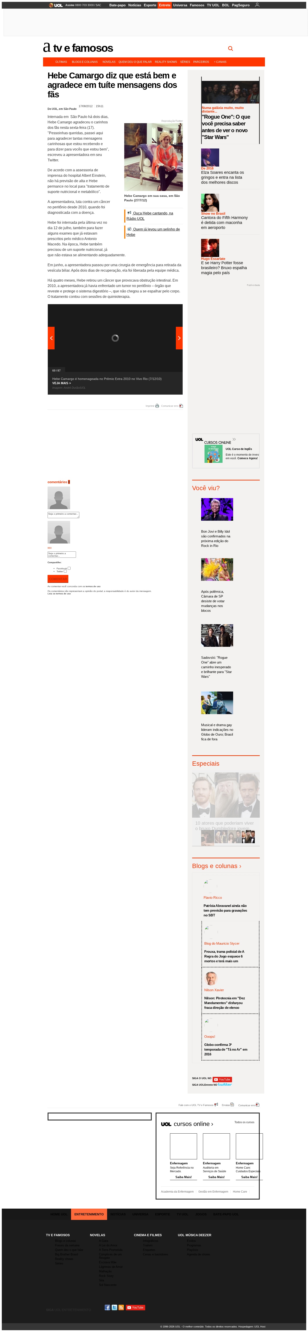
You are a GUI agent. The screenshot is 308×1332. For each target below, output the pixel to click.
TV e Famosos (83, 48)
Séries (185, 62)
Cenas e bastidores (155, 1254)
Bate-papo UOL (226, 1214)
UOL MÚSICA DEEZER (194, 1235)
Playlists (192, 1250)
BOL (225, 5)
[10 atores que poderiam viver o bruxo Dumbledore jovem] (248, 842)
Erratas (226, 1105)
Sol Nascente (108, 1285)
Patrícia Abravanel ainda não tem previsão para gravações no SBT (225, 910)
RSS (121, 1307)
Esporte (150, 5)
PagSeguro (241, 5)
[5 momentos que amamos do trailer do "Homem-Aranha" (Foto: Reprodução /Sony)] (207, 842)
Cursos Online (215, 436)
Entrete (164, 5)
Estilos (191, 1241)
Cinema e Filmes (148, 1235)
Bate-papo (117, 5)
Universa (180, 5)
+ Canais (220, 62)
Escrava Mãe (107, 1262)
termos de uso (93, 586)
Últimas (61, 62)
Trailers (148, 1245)
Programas (194, 1245)
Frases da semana (67, 1245)
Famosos (197, 5)
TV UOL (213, 5)
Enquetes (149, 1250)
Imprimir (150, 406)
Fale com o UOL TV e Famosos (196, 1105)
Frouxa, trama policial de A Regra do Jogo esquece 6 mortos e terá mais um (224, 956)
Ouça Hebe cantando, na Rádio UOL (149, 216)
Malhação (105, 1271)
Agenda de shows (198, 1254)
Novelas (109, 62)
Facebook (62, 568)
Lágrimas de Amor (111, 1266)
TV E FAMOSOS (58, 1235)
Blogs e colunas (85, 62)
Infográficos (150, 1241)
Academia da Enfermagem (177, 1191)
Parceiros (201, 62)
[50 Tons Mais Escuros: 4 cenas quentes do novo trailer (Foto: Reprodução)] (234, 842)
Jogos (201, 1214)
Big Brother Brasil (66, 1254)
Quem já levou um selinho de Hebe (153, 232)
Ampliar (168, 309)
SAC (98, 5)
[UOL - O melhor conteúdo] (54, 6)
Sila (101, 1280)
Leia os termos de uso (59, 593)
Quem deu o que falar (135, 62)
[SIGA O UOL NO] (222, 1081)
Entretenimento (89, 1214)
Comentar (58, 579)
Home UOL (59, 1214)
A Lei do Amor (108, 1245)
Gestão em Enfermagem (213, 1191)
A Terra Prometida (110, 1250)
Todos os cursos (244, 1122)
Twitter (60, 571)
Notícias (134, 5)
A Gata (103, 1241)
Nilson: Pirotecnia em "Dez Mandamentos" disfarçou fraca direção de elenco (224, 1003)
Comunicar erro (169, 406)
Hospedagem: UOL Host (251, 1326)
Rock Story (106, 1276)
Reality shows (166, 62)
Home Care (240, 1191)
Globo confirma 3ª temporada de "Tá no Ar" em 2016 (225, 1049)
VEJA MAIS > (61, 383)
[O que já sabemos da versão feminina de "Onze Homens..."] (221, 842)
